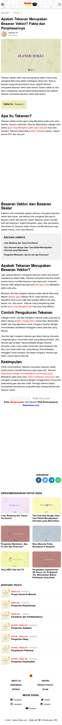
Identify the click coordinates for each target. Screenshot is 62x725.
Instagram (18, 704)
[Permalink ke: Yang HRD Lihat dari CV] (15, 559)
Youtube (32, 708)
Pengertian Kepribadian (23, 661)
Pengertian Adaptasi (21, 628)
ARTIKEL (14, 625)
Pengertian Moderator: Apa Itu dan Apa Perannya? (26, 254)
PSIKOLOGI (15, 591)
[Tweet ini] (45, 480)
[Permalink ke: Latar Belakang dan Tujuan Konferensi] (15, 505)
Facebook (18, 699)
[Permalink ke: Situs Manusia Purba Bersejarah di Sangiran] (46, 534)
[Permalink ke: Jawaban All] (4, 33)
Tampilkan (19, 104)
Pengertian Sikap (19, 639)
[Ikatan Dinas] (31, 3)
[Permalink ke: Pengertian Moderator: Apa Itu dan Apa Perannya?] (15, 534)
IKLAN (45, 689)
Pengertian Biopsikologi (23, 605)
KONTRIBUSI (16, 685)
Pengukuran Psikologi (22, 650)
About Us (16, 680)
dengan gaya (14, 296)
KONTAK (45, 680)
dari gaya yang (42, 284)
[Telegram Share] (52, 480)
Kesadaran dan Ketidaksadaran (27, 616)
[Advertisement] (31, 169)
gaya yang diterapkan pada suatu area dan (27, 127)
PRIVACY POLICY (45, 685)
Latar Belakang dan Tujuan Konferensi (21, 242)
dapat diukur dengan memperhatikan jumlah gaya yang (26, 373)
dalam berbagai (38, 130)
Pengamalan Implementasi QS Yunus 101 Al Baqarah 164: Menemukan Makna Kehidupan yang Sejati (45, 573)
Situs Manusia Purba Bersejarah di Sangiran (43, 545)
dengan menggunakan (24, 320)
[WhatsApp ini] (58, 480)
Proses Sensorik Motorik (23, 594)
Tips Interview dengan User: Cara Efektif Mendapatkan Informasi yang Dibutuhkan (28, 249)
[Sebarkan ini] (39, 480)
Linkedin (47, 704)
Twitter (47, 699)
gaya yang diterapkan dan (20, 306)
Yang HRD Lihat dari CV (12, 569)
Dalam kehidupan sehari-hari (41, 376)
